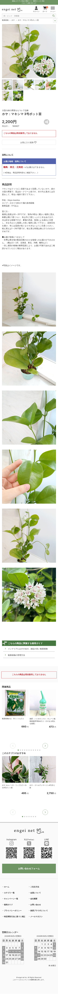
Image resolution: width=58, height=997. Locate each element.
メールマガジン (36, 916)
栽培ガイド (8, 904)
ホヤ (13, 20)
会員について (35, 893)
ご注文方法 (34, 887)
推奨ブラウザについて (39, 910)
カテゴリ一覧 (9, 893)
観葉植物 (5, 20)
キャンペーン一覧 (11, 899)
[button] (45, 745)
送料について (7, 155)
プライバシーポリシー (13, 910)
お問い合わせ (35, 904)
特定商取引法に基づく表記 (14, 916)
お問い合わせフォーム (29, 868)
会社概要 (33, 899)
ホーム (6, 887)
